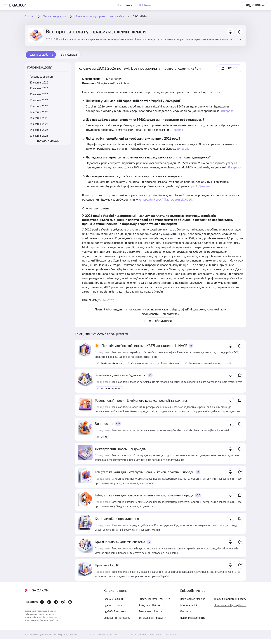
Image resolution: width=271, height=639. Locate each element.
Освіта (103, 436)
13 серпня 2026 (38, 135)
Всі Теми (145, 5)
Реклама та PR (188, 605)
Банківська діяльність (111, 363)
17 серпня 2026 (38, 112)
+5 (150, 375)
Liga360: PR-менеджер (116, 617)
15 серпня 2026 (38, 123)
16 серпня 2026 (38, 117)
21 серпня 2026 (38, 88)
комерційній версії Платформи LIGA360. (165, 199)
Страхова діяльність (141, 363)
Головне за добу (39, 67)
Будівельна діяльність (111, 388)
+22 (198, 495)
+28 (118, 423)
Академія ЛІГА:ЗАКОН (152, 605)
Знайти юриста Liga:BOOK (154, 598)
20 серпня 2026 (38, 94)
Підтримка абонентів (192, 617)
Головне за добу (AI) (41, 54)
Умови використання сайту (230, 598)
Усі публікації (69, 54)
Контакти (185, 611)
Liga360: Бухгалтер (114, 611)
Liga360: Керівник (113, 598)
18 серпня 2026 (38, 106)
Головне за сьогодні (41, 76)
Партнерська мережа (192, 598)
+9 (149, 541)
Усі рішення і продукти (152, 617)
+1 (191, 345)
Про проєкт (124, 5)
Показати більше (48, 140)
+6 (198, 472)
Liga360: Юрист (112, 605)
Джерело (227, 110)
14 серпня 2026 (38, 129)
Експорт (233, 68)
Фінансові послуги (170, 363)
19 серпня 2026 (38, 100)
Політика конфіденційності (230, 605)
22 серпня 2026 (38, 82)
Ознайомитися (160, 321)
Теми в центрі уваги (150, 611)
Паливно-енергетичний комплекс (205, 363)
